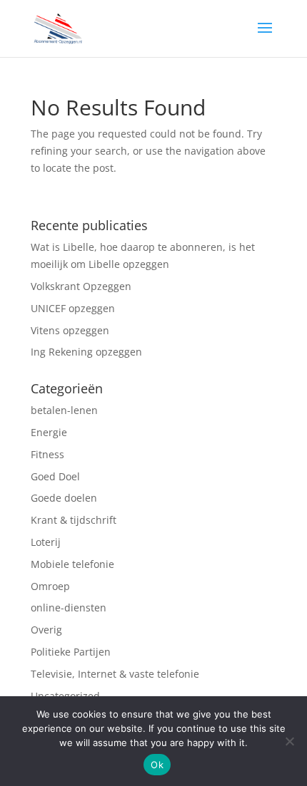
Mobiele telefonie (72, 564)
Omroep (52, 586)
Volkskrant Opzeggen (81, 286)
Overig (48, 629)
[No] (289, 741)
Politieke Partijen (71, 651)
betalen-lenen (64, 410)
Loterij (47, 542)
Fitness (49, 454)
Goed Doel (55, 476)
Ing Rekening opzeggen (86, 351)
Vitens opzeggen (70, 330)
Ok (157, 764)
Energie (49, 432)
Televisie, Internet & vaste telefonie (115, 674)
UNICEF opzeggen (73, 308)
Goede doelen (64, 498)
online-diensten (68, 607)
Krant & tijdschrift (73, 520)
